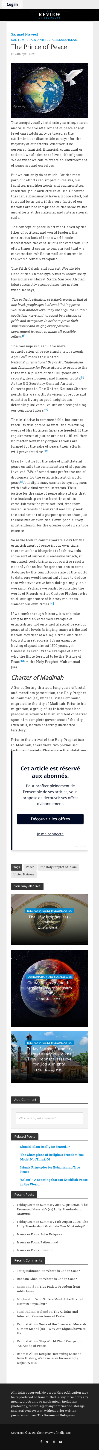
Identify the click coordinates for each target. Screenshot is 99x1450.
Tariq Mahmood (29, 1271)
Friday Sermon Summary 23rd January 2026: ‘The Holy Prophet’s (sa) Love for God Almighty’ (50, 1056)
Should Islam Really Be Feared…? (45, 1147)
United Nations (23, 874)
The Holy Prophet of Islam (58, 867)
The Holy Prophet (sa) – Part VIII (49, 919)
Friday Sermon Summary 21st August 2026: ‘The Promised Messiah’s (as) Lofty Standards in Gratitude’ (52, 1209)
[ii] (82, 377)
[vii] (23, 660)
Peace (30, 867)
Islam (73, 40)
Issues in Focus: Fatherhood (37, 1242)
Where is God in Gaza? (63, 1271)
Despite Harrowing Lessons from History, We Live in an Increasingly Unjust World (49, 1358)
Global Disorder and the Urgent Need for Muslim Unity (49, 988)
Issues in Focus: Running (35, 1250)
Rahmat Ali (25, 1324)
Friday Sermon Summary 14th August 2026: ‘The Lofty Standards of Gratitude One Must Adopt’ (52, 1224)
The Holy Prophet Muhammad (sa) (49, 910)
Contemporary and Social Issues (39, 40)
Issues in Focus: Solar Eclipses (39, 1234)
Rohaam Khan (27, 1279)
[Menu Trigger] (4, 4)
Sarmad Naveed (24, 34)
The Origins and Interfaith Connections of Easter (47, 1313)
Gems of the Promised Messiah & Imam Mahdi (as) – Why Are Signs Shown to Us (51, 1328)
